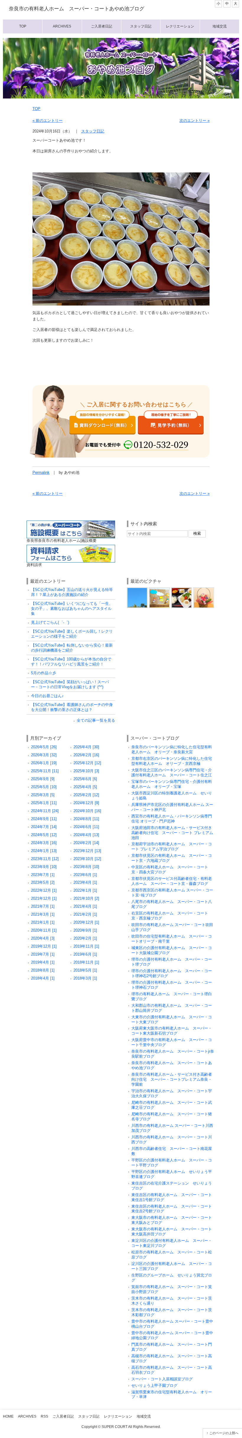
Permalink (41, 472)
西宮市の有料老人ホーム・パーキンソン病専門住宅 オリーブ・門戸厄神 (171, 818)
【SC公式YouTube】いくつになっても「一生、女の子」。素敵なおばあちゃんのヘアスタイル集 (72, 608)
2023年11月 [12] (45, 859)
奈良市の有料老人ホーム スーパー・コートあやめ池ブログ (76, 9)
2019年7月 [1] (43, 954)
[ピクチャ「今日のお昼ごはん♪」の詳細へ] (181, 589)
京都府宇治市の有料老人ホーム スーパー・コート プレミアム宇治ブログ (171, 846)
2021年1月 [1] (43, 922)
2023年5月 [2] (43, 882)
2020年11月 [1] (44, 930)
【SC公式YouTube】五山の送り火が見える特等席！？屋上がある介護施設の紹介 (72, 592)
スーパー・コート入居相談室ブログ (162, 1379)
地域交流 (219, 26)
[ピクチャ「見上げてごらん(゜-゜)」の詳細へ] (137, 589)
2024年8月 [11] (86, 819)
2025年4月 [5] (85, 787)
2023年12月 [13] (87, 851)
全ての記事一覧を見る (96, 720)
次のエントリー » (194, 120)
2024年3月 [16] (44, 843)
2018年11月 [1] (86, 962)
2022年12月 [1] (44, 890)
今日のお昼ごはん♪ (47, 696)
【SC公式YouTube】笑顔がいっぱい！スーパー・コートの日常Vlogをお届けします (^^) (70, 684)
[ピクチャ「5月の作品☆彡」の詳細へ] (159, 589)
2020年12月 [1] (86, 922)
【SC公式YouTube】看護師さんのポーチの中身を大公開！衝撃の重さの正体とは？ (72, 707)
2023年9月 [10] (44, 867)
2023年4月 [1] (85, 882)
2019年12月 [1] (44, 946)
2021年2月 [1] (85, 914)
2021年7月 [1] (43, 906)
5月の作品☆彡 (43, 673)
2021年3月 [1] (43, 914)
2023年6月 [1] (85, 875)
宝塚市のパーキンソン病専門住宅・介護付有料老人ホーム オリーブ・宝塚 (171, 784)
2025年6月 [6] (85, 779)
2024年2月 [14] (86, 843)
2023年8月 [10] (86, 867)
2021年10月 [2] (86, 898)
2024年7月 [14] (44, 827)
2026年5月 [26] (44, 747)
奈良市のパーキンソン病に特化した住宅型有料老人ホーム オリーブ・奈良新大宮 (171, 749)
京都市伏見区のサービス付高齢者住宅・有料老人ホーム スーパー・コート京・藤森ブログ (171, 881)
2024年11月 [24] (45, 811)
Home (8, 1416)
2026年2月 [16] (86, 755)
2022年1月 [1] (85, 890)
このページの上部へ (223, 1433)
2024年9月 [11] (44, 819)
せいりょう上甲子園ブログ (154, 1385)
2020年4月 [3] (43, 938)
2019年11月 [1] (86, 946)
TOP (36, 108)
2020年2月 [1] (85, 938)
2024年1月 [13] (44, 851)
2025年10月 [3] (86, 771)
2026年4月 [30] (86, 747)
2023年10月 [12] (87, 859)
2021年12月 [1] (44, 898)
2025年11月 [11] (45, 771)
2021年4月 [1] (85, 906)
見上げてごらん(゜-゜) (50, 622)
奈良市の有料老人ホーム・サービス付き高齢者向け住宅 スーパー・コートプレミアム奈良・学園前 (171, 1079)
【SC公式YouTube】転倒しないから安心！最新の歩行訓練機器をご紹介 (72, 647)
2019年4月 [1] (43, 962)
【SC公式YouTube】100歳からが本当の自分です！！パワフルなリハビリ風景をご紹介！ (71, 661)
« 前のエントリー (47, 120)
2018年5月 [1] (85, 970)
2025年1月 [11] (44, 803)
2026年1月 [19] (44, 763)
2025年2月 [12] (86, 795)
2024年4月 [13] (86, 835)
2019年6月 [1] (85, 954)
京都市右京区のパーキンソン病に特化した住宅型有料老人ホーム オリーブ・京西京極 (171, 761)
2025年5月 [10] (44, 787)
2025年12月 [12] (87, 763)
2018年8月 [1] (43, 970)
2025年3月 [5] (43, 795)
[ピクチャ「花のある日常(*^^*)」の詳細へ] (203, 589)
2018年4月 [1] (43, 978)
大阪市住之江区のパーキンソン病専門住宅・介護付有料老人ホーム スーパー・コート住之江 (171, 772)
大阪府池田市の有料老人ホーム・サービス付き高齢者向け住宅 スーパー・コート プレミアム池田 (172, 832)
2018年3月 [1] (85, 978)
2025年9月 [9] (43, 779)
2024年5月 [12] (44, 835)
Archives (62, 26)
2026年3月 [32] (44, 755)
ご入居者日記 (101, 26)
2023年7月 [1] (43, 875)
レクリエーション (180, 26)
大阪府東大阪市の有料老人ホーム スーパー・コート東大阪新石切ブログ (171, 1030)
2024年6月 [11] (86, 827)
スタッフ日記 (140, 26)
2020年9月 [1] (85, 930)
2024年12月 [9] (86, 803)
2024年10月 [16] (87, 811)
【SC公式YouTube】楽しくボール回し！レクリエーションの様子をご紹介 (72, 634)
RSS (44, 1416)
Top (22, 26)
